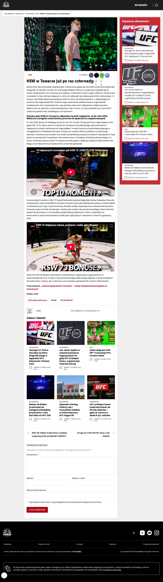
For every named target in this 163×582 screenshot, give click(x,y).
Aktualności (141, 5)
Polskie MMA (29, 14)
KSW (36, 14)
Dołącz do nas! (44, 544)
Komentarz (33, 455)
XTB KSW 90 (67, 300)
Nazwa (30, 478)
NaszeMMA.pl (9, 14)
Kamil (38, 311)
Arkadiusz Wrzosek (38, 300)
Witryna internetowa (36, 490)
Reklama (112, 544)
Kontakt (80, 544)
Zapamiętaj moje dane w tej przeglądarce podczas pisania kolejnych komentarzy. (65, 502)
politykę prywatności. (112, 570)
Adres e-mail (79, 478)
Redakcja (7, 544)
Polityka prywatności (151, 544)
